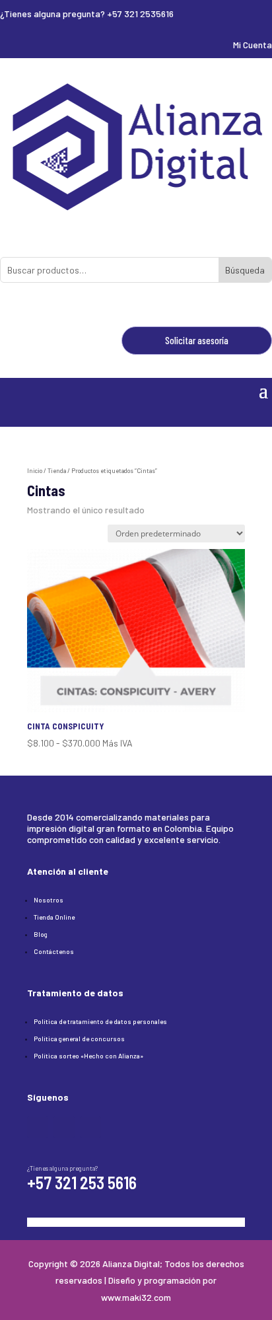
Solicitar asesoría (196, 340)
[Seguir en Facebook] (37, 1127)
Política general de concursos (79, 1039)
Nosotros (48, 900)
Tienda (57, 470)
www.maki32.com (136, 1297)
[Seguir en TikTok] (90, 1127)
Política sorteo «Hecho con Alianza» (88, 1056)
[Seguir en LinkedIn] (64, 1127)
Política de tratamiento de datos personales (100, 1021)
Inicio (34, 470)
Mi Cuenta (252, 44)
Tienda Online (54, 917)
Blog (41, 934)
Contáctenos (54, 951)
